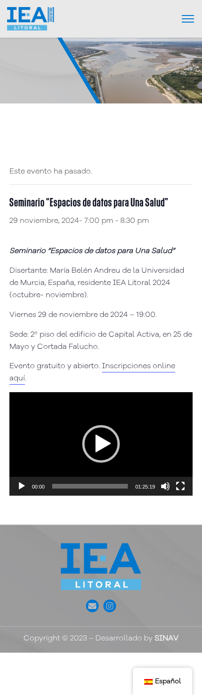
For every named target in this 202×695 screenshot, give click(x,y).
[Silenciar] (165, 486)
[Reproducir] (21, 486)
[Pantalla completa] (180, 486)
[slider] (90, 486)
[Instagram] (109, 606)
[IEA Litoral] (30, 18)
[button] (101, 444)
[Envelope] (92, 606)
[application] (101, 443)
